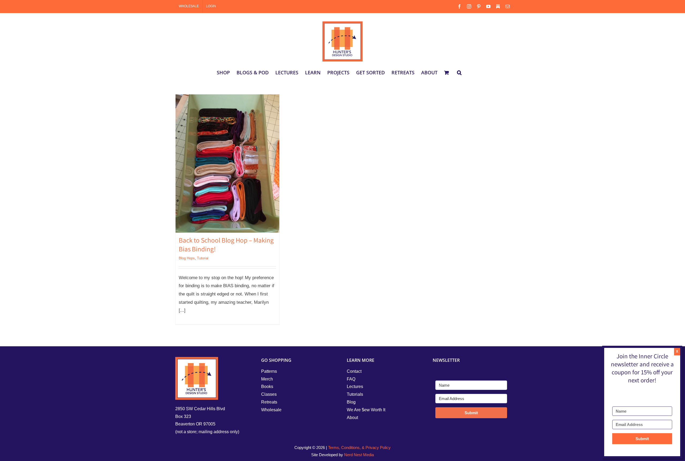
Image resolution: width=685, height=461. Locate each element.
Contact (354, 371)
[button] (459, 72)
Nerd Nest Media (359, 454)
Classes (269, 394)
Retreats (269, 402)
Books (267, 386)
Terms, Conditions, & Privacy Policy (359, 447)
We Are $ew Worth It (366, 410)
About (352, 417)
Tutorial (202, 258)
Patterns (269, 371)
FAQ (351, 379)
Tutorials (355, 394)
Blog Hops (187, 258)
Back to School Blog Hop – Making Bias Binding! (226, 245)
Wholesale (271, 410)
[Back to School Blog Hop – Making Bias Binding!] (227, 163)
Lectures (355, 386)
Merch (267, 379)
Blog (351, 402)
